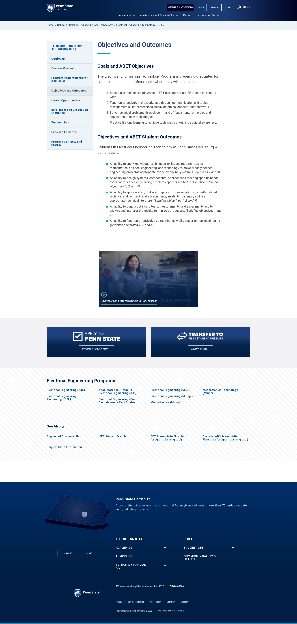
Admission (124, 556)
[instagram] (94, 538)
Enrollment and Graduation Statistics (69, 111)
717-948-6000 (176, 586)
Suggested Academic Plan (64, 436)
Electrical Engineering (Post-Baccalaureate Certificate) (118, 401)
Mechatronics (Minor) (165, 402)
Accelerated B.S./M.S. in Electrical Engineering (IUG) (117, 391)
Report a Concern (180, 7)
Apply (214, 7)
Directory (185, 602)
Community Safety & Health (200, 558)
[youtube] (86, 538)
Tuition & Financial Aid (131, 566)
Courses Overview (63, 68)
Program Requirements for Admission (69, 79)
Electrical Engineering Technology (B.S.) (139, 25)
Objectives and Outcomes (68, 90)
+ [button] (165, 538)
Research (188, 15)
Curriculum (58, 58)
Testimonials (60, 122)
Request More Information (64, 447)
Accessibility (155, 602)
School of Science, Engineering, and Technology (85, 25)
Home (50, 25)
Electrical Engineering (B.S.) (66, 390)
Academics (124, 15)
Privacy (119, 602)
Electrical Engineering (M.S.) (170, 390)
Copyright (171, 602)
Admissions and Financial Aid (157, 15)
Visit (201, 7)
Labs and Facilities (64, 132)
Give (227, 7)
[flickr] (78, 538)
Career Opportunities (65, 100)
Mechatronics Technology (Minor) (220, 391)
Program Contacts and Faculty (66, 143)
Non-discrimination (136, 602)
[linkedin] (70, 538)
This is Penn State (130, 539)
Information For (207, 15)
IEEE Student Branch (112, 436)
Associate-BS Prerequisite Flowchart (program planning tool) (225, 438)
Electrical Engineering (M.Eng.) (172, 396)
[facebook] (62, 538)
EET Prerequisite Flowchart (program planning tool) (169, 438)
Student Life (193, 547)
